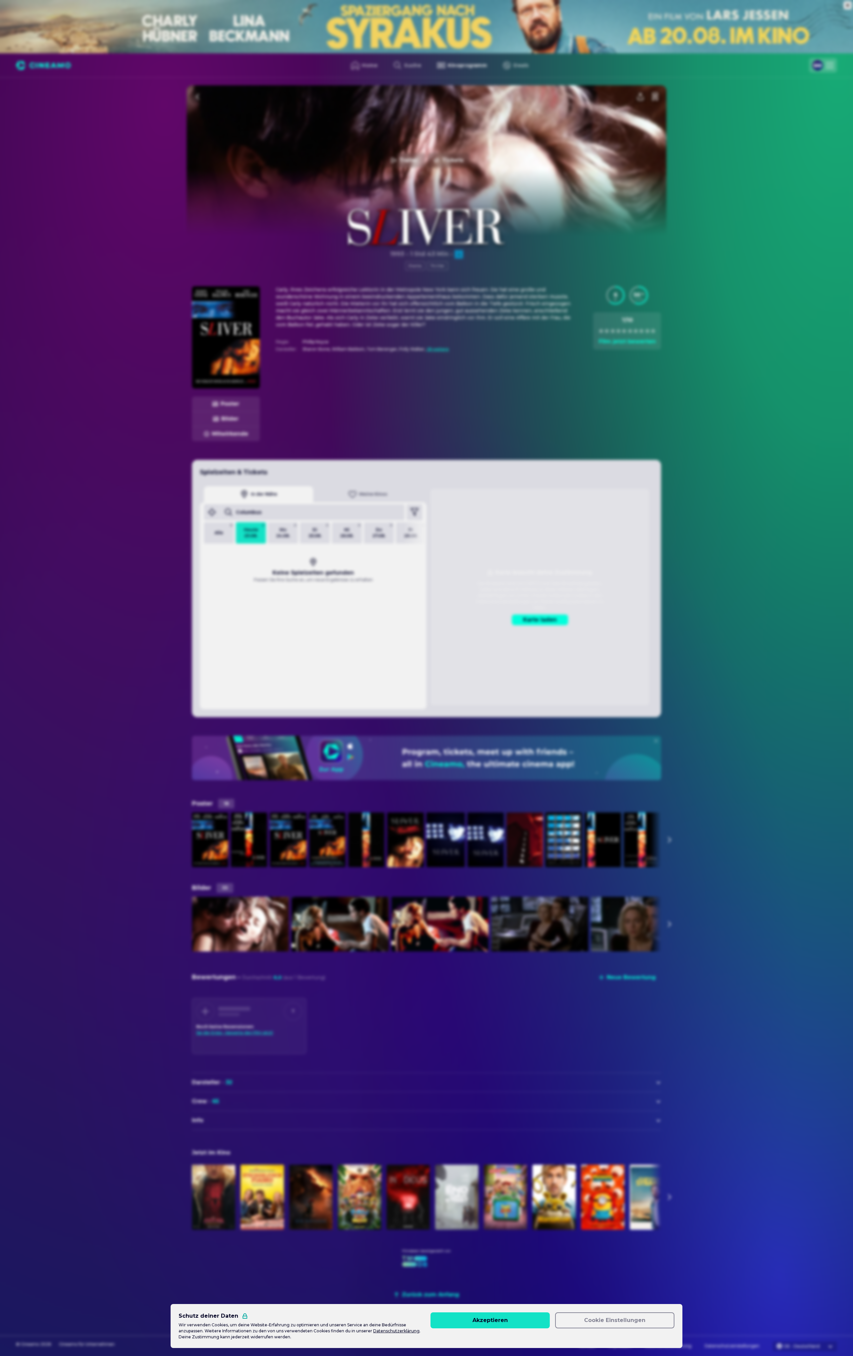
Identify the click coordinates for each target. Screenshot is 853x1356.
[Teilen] (640, 97)
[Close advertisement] (848, 5)
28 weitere (437, 349)
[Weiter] (669, 840)
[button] (615, 295)
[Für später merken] (655, 97)
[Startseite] (43, 65)
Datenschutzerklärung (396, 1330)
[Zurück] (198, 97)
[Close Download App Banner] (656, 741)
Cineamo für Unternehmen (87, 1344)
